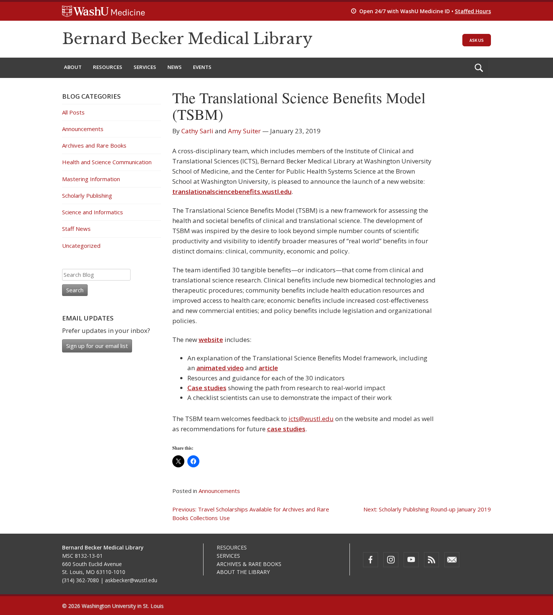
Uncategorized (81, 245)
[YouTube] (411, 559)
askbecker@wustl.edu (131, 580)
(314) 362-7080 (80, 580)
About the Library (243, 571)
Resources (107, 67)
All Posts (73, 112)
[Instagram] (390, 559)
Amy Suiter (244, 131)
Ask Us (476, 40)
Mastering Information (91, 179)
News (174, 67)
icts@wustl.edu (311, 418)
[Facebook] (370, 559)
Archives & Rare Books (249, 564)
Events (202, 67)
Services (145, 67)
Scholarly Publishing (87, 195)
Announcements (219, 490)
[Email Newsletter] (451, 559)
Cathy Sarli (197, 131)
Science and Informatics (92, 212)
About (73, 67)
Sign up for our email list (97, 345)
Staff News (76, 228)
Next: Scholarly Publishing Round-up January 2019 (427, 509)
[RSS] (431, 559)
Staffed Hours (473, 11)
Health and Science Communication (107, 162)
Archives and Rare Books (94, 145)
